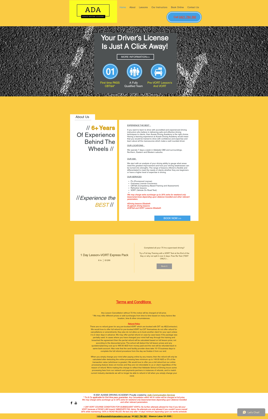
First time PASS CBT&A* (110, 84)
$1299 (107, 260)
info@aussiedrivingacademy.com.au (113, 416)
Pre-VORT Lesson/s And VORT (159, 84)
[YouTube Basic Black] (75, 403)
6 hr (100, 260)
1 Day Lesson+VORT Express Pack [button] (104, 255)
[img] (164, 257)
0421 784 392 (187, 17)
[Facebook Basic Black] (71, 403)
